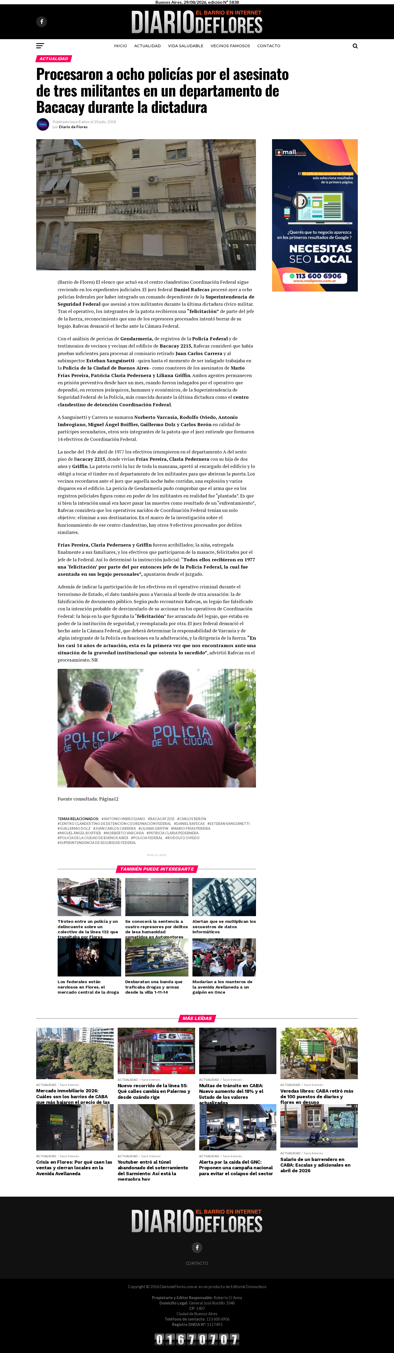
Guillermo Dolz (75, 828)
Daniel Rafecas (190, 823)
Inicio (120, 45)
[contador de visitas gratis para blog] (197, 1345)
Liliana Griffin (154, 828)
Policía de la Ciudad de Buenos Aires (94, 838)
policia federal (148, 838)
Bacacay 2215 (162, 819)
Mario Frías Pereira (191, 828)
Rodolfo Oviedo (184, 838)
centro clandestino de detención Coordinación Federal (115, 823)
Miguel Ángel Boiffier (80, 833)
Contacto (268, 45)
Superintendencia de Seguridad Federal (98, 843)
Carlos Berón (192, 819)
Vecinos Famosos (230, 45)
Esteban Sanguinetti (230, 823)
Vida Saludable (185, 45)
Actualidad (147, 45)
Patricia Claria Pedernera (174, 833)
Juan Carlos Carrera (115, 828)
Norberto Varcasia (125, 833)
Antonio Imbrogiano (124, 819)
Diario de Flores (73, 126)
